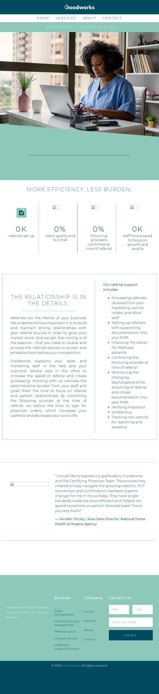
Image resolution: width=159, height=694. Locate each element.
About (89, 18)
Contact (112, 18)
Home (43, 18)
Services (66, 18)
